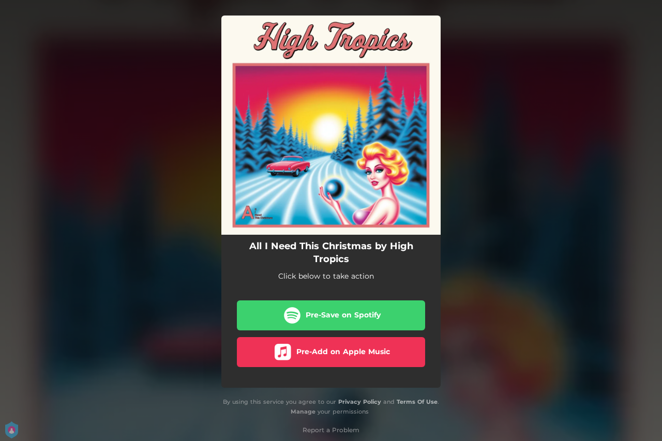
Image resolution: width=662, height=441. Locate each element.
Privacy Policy (359, 401)
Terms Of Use (417, 401)
